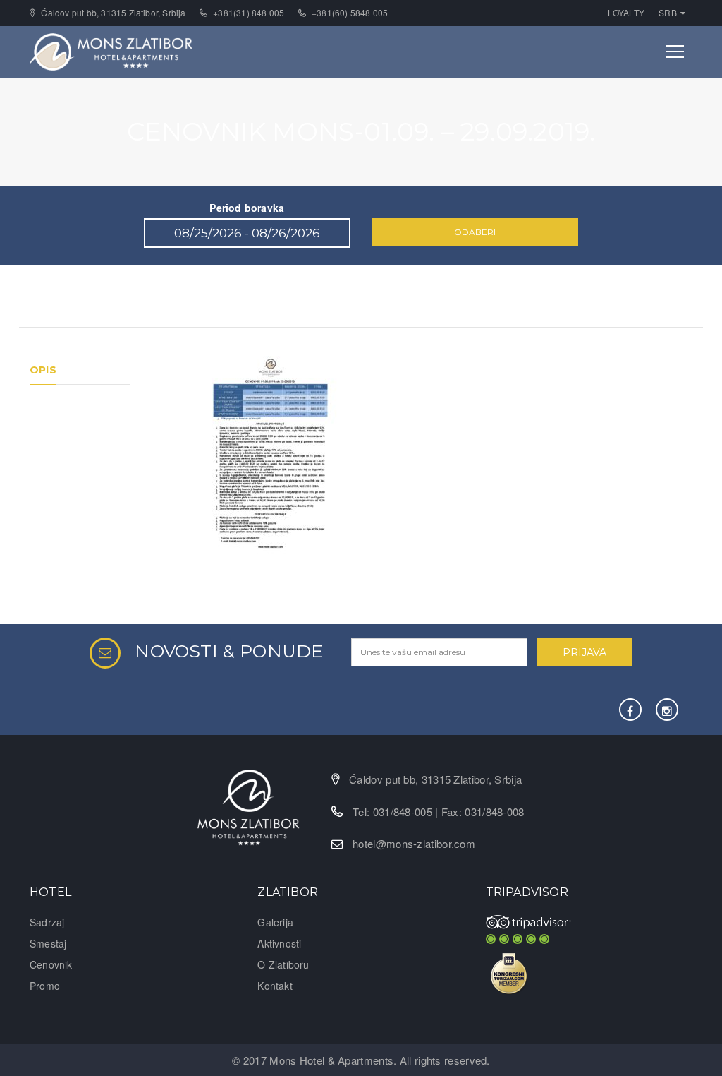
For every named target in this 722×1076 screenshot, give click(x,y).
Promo (45, 986)
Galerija (275, 922)
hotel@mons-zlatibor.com (414, 843)
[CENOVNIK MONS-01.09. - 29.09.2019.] (271, 453)
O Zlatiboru (283, 964)
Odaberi (475, 232)
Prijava (584, 652)
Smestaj (48, 943)
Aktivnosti (279, 943)
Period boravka (246, 208)
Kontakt (274, 986)
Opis (43, 370)
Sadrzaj (47, 922)
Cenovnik (51, 964)
